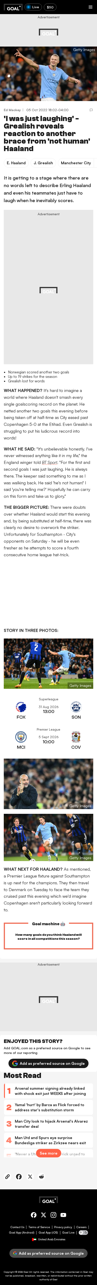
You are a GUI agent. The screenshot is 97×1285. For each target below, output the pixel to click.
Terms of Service (39, 1227)
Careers (81, 1227)
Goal (26, 1271)
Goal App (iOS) (48, 1232)
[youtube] (63, 1215)
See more (48, 1153)
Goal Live (68, 1232)
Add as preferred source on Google (52, 1063)
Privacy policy (63, 1227)
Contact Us (17, 1227)
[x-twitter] (43, 1215)
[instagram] (53, 1215)
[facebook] (33, 1215)
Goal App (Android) (21, 1232)
